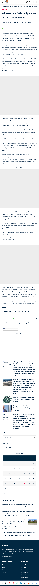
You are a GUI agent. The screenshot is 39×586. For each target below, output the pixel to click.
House (14, 311)
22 (29, 478)
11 (10, 473)
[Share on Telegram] (36, 583)
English (8, 329)
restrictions (20, 311)
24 (5, 483)
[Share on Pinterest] (13, 583)
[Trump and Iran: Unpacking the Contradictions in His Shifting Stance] (7, 408)
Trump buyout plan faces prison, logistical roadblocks (18, 504)
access (10, 311)
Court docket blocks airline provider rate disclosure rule (18, 532)
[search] (26, 2)
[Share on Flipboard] (9, 583)
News (16, 375)
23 (34, 478)
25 (10, 483)
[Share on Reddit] (28, 583)
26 (14, 483)
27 (19, 483)
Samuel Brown (7, 526)
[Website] (36, 319)
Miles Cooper (7, 22)
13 (19, 473)
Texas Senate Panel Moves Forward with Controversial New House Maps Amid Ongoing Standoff (14, 522)
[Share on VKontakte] (32, 583)
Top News (17, 410)
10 (5, 473)
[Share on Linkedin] (21, 583)
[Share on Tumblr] (25, 583)
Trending (17, 428)
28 (24, 483)
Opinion (4, 9)
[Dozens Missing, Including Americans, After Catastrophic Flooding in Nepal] (7, 399)
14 (24, 473)
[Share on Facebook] (2, 583)
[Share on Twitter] (6, 583)
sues (24, 311)
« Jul (4, 493)
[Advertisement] (19, 95)
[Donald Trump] (7, 2)
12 (14, 473)
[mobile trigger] (3, 2)
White (28, 311)
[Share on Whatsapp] (17, 583)
